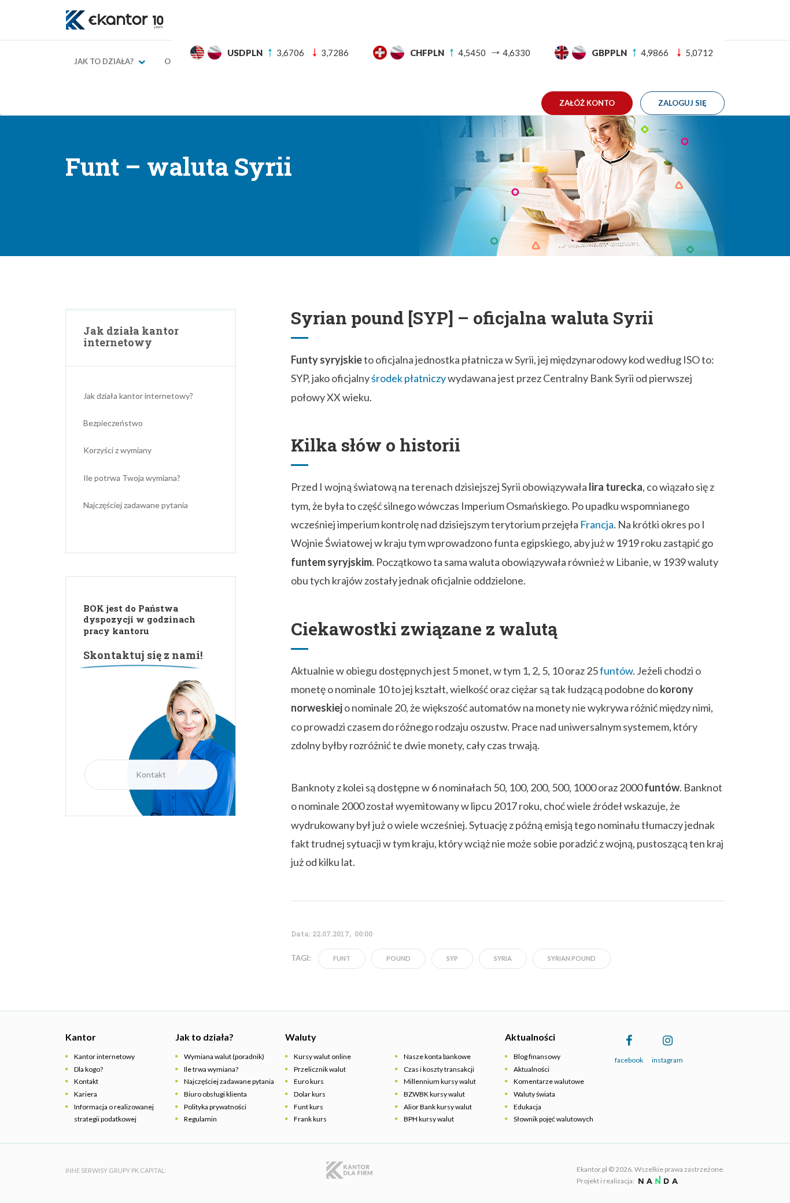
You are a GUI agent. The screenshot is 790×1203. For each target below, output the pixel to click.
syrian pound (572, 958)
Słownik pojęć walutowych (553, 1119)
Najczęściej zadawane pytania (135, 505)
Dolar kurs (310, 1094)
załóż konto (587, 103)
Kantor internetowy (104, 1056)
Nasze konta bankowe (437, 1056)
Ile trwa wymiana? (211, 1069)
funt (341, 958)
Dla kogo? (88, 1069)
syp (452, 958)
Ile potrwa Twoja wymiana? (131, 478)
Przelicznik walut (320, 1069)
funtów (616, 670)
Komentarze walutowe (549, 1081)
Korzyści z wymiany (117, 450)
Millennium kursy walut (440, 1081)
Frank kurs (310, 1119)
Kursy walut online (322, 1056)
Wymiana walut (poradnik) (224, 1056)
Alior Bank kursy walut (438, 1106)
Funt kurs (308, 1106)
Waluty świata (534, 1094)
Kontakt (151, 774)
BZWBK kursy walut (434, 1094)
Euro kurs (309, 1081)
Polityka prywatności (215, 1106)
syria (503, 958)
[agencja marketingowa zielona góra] (657, 1180)
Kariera (85, 1094)
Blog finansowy (537, 1056)
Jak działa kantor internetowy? (138, 396)
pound (398, 958)
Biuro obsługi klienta (215, 1094)
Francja (597, 524)
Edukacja (527, 1106)
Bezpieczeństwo (113, 423)
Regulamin (200, 1119)
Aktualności (531, 1069)
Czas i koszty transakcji (439, 1069)
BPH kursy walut (429, 1119)
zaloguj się (682, 103)
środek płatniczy (408, 378)
